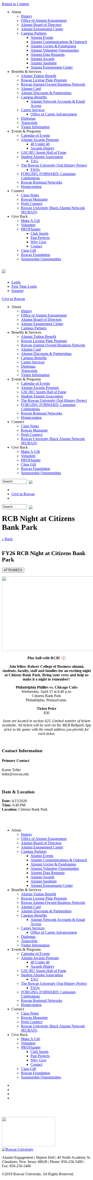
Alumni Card (31, 89)
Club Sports (39, 233)
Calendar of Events (35, 135)
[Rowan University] (17, 1149)
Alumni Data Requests (48, 55)
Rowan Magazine (34, 199)
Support (17, 291)
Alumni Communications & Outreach (59, 42)
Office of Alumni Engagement (44, 20)
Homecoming (31, 187)
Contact (36, 246)
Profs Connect (31, 204)
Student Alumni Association (42, 157)
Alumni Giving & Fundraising (53, 46)
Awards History (42, 148)
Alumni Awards (42, 59)
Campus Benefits (34, 97)
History (26, 16)
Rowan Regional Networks (41, 182)
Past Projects (40, 238)
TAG (34, 161)
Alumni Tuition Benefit (38, 76)
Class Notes (30, 195)
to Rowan (13, 299)
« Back (7, 539)
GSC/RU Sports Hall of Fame (43, 152)
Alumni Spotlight (44, 63)
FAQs (35, 170)
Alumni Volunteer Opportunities (55, 50)
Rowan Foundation (35, 255)
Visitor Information (35, 127)
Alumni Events (42, 37)
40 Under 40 (40, 144)
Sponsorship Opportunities (41, 259)
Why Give (38, 242)
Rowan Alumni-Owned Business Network (53, 84)
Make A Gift (30, 221)
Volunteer (28, 225)
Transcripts (29, 123)
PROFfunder (31, 229)
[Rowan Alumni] (4, 270)
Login (16, 282)
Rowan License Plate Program (44, 80)
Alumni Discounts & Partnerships (46, 93)
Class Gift (28, 250)
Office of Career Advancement (54, 114)
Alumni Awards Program (40, 140)
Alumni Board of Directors (41, 25)
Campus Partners (33, 33)
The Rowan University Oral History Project (54, 165)
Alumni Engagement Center (42, 29)
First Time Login (24, 286)
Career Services (33, 110)
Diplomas (28, 118)
